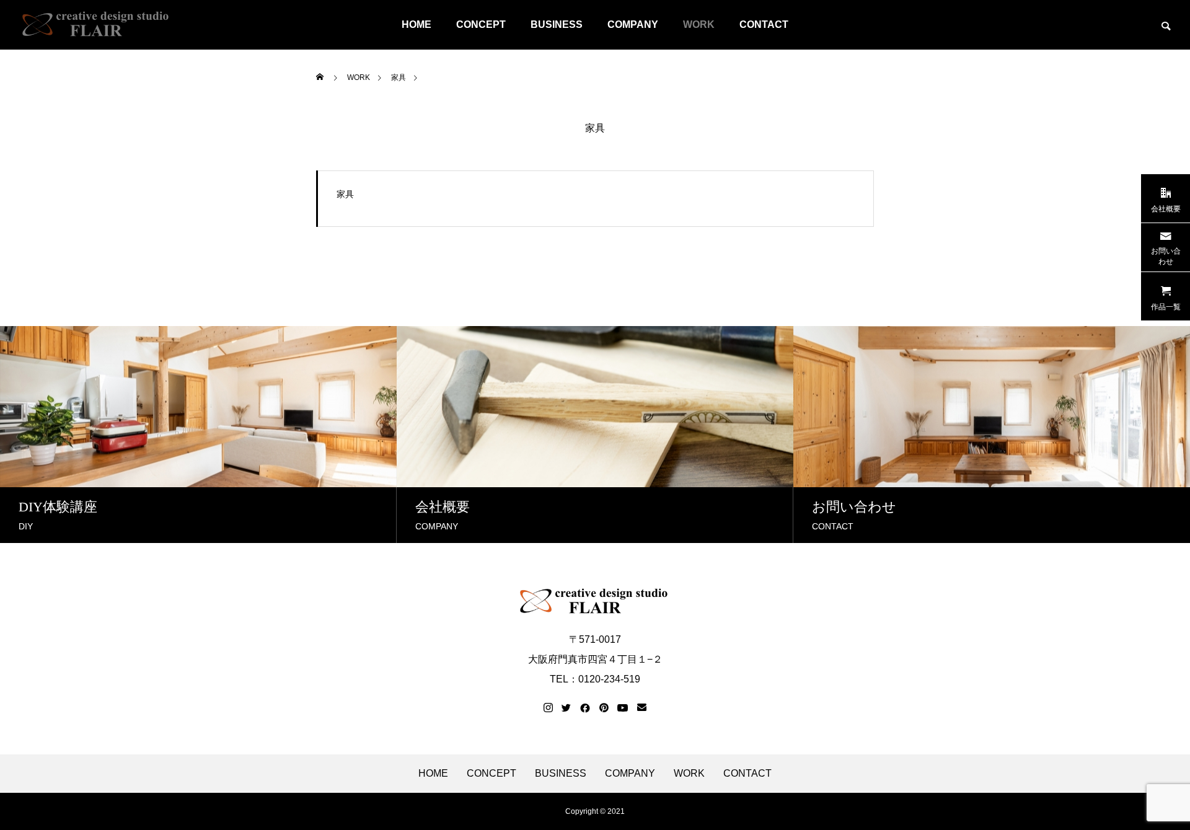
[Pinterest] (604, 708)
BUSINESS (557, 24)
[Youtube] (622, 708)
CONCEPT (481, 24)
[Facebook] (585, 708)
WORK (699, 24)
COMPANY (632, 24)
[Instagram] (548, 708)
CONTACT (763, 24)
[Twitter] (566, 708)
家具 (595, 128)
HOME (416, 24)
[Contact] (641, 708)
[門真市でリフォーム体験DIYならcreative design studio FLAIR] (96, 25)
